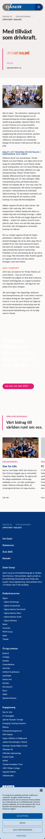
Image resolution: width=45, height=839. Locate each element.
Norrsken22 (7, 687)
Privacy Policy (21, 835)
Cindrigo (6, 657)
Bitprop (5, 727)
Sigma (4, 598)
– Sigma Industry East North (13, 609)
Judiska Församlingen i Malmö (14, 742)
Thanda (5, 639)
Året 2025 (7, 552)
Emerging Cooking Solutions (14, 723)
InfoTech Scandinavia (10, 672)
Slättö (4, 694)
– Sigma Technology (10, 602)
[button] (41, 790)
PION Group (7, 632)
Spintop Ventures (9, 698)
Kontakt (6, 558)
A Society (6, 628)
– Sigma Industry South (11, 617)
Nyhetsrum (8, 545)
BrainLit (5, 653)
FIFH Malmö (7, 735)
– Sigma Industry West (11, 613)
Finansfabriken (8, 665)
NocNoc (5, 683)
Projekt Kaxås (8, 757)
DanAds (5, 661)
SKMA (5, 761)
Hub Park (6, 668)
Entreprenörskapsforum (12, 731)
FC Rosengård (8, 716)
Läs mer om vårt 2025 (16, 386)
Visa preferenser (22, 830)
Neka (22, 823)
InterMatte (6, 676)
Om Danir (7, 539)
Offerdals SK (7, 749)
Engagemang (8, 707)
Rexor (4, 691)
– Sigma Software (9, 621)
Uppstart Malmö (9, 772)
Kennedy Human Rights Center (15, 746)
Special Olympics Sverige (12, 720)
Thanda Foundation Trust (12, 764)
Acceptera (22, 816)
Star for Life (7, 712)
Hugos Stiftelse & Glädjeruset (14, 738)
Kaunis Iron (7, 679)
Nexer (4, 624)
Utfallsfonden (8, 776)
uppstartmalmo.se (14, 68)
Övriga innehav (10, 649)
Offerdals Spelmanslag (11, 753)
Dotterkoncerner (11, 593)
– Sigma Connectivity (11, 606)
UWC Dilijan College (11, 768)
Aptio (4, 636)
